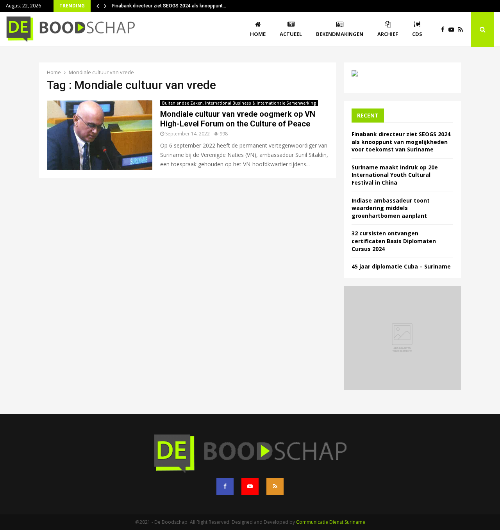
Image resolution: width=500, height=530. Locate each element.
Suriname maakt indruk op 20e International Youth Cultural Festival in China (395, 175)
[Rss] (462, 29)
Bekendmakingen (339, 33)
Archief (387, 33)
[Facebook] (444, 29)
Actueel (291, 33)
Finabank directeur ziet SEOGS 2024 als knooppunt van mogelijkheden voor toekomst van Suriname (401, 141)
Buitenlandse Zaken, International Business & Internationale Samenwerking (239, 103)
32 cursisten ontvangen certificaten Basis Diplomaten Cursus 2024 (394, 240)
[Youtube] (453, 29)
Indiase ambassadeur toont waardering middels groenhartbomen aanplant (391, 208)
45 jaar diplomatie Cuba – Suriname (401, 266)
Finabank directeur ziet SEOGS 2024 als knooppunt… (169, 6)
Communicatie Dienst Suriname (330, 522)
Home (258, 33)
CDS (417, 33)
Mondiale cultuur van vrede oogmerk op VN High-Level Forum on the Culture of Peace (237, 118)
